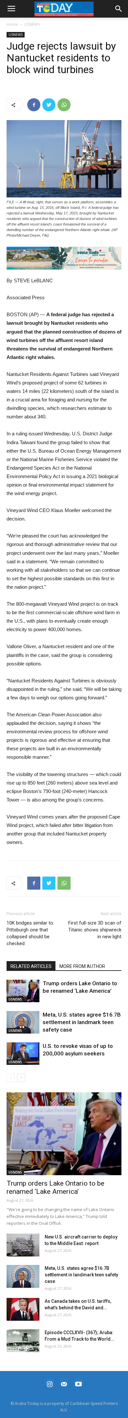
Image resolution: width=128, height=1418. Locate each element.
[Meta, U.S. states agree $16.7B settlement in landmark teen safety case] (23, 1022)
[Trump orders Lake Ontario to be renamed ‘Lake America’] (23, 991)
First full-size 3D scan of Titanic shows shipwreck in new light (94, 930)
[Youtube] (78, 1383)
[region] (64, 258)
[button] (64, 258)
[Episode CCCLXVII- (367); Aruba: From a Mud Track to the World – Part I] (23, 1340)
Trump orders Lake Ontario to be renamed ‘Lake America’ (55, 1187)
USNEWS (32, 24)
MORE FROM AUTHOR (82, 966)
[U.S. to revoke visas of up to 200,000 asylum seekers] (23, 1053)
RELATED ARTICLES (31, 966)
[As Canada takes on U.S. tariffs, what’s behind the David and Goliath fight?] (23, 1309)
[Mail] (64, 1383)
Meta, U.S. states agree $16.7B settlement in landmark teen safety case (82, 1022)
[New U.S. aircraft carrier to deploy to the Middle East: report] (23, 1245)
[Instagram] (49, 1383)
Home (12, 24)
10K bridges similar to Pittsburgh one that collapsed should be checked (30, 933)
